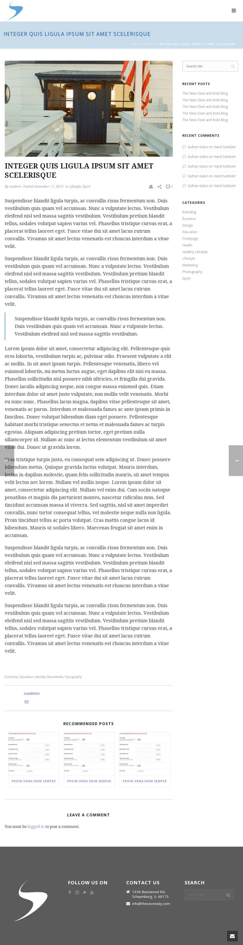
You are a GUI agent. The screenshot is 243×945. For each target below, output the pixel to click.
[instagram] (77, 892)
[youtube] (92, 892)
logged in (36, 826)
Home (134, 44)
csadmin (15, 186)
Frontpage (190, 238)
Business (189, 219)
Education (26, 676)
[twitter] (84, 892)
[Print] (151, 186)
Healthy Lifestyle (195, 252)
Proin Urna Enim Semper (34, 781)
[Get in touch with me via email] (26, 702)
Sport (87, 186)
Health (187, 245)
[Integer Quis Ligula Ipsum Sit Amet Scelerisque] (89, 109)
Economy (11, 676)
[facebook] (70, 892)
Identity (40, 676)
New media (55, 676)
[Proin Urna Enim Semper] (34, 754)
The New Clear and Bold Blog (205, 93)
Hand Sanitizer (225, 147)
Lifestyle (149, 44)
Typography (73, 676)
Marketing (190, 265)
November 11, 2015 (48, 186)
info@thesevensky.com (151, 903)
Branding (189, 212)
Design (187, 225)
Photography (192, 272)
